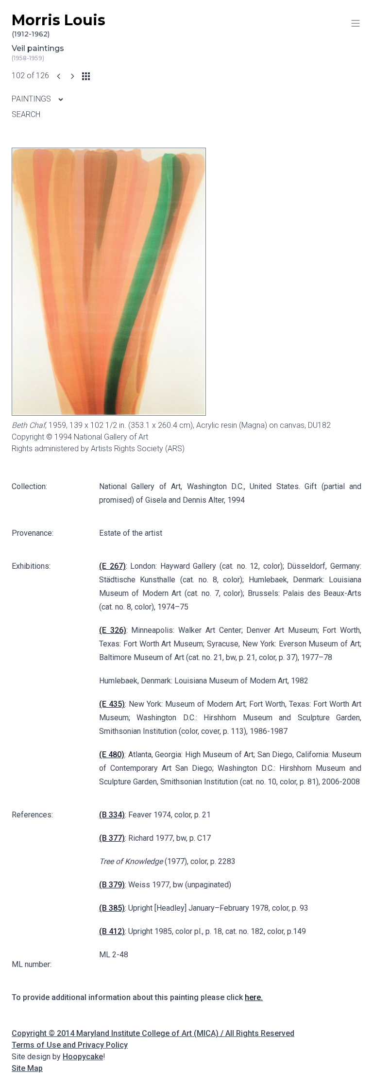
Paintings (32, 98)
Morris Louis (58, 25)
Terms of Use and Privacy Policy (70, 1045)
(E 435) (112, 704)
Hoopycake (83, 1056)
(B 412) (112, 931)
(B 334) (112, 814)
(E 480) (111, 754)
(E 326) (112, 630)
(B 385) (112, 908)
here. (254, 997)
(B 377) (112, 838)
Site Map (27, 1068)
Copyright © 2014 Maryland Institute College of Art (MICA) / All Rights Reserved (153, 1033)
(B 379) (112, 884)
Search (26, 114)
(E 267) (112, 566)
